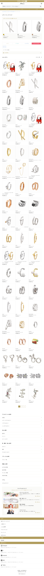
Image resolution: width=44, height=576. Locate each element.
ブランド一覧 (4, 459)
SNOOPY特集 (4, 475)
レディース (7, 9)
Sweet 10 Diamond (20, 35)
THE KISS (30, 331)
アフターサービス (4, 529)
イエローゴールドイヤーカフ (19, 91)
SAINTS (30, 348)
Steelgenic (16, 193)
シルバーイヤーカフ (5, 36)
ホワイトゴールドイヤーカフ (6, 332)
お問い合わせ (3, 535)
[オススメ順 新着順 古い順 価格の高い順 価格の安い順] (39, 57)
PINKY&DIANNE (17, 90)
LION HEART (4, 90)
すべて (8, 43)
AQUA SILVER (31, 107)
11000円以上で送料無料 (22, 1)
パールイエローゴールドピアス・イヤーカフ (21, 177)
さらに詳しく (6, 53)
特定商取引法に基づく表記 (22, 571)
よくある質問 (3, 526)
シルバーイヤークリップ (18, 125)
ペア (22, 9)
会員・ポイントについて (5, 521)
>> (24, 406)
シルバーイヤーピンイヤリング (6, 366)
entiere (4, 35)
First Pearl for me (31, 159)
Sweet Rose (3, 279)
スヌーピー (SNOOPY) (5, 73)
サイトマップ (3, 532)
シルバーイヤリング (18, 366)
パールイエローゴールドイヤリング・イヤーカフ (8, 177)
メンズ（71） (27, 43)
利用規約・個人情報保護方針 (22, 570)
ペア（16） (17, 43)
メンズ (37, 9)
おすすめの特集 (5, 467)
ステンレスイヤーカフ (18, 194)
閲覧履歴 (2, 540)
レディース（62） (36, 43)
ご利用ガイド (3, 524)
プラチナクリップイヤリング (21, 36)
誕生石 (3, 433)
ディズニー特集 (5, 472)
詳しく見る (37, 496)
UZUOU (16, 73)
